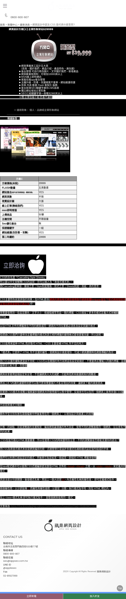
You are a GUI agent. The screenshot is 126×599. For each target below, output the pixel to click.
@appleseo (9, 568)
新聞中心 (12, 25)
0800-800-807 (20, 17)
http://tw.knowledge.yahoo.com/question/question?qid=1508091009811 (53, 506)
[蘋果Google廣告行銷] (63, 525)
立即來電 (31, 596)
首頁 (2, 25)
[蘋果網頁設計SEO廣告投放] (63, 6)
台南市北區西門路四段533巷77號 (20, 546)
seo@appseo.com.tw (15, 561)
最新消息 (25, 25)
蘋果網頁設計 (104, 571)
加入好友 (95, 596)
